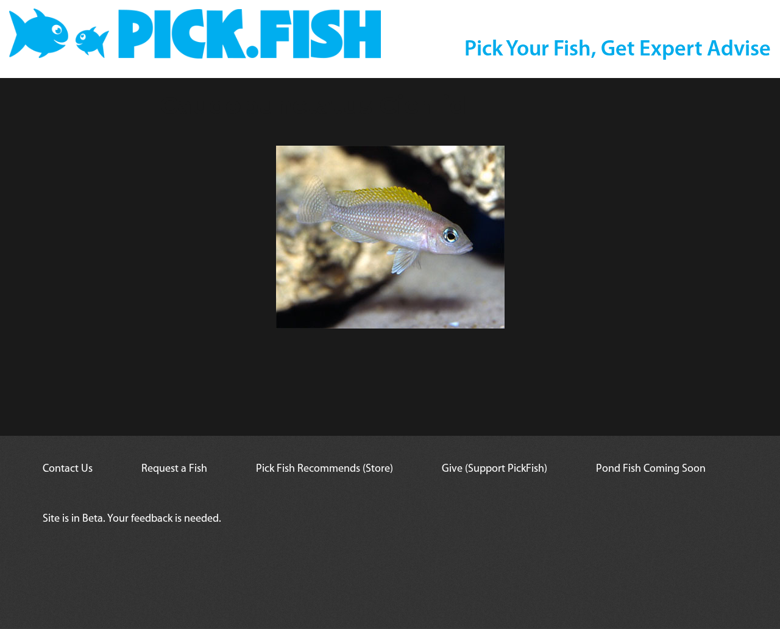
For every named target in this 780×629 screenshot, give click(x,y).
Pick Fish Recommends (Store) (324, 469)
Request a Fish (174, 469)
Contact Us (68, 469)
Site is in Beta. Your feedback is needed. (132, 519)
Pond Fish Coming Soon (651, 469)
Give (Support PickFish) (494, 469)
